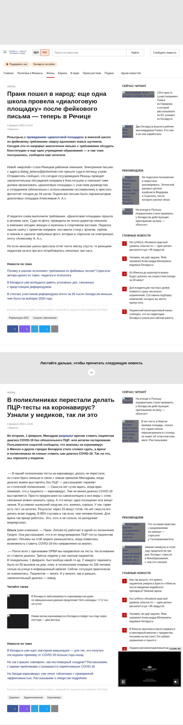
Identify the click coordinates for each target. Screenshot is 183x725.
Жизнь (50, 73)
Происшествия (92, 73)
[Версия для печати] (54, 329)
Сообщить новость (164, 52)
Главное (9, 73)
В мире (75, 73)
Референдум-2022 (19, 317)
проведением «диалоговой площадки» (55, 137)
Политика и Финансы (30, 73)
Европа (62, 73)
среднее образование (45, 317)
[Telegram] (34, 329)
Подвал (109, 73)
